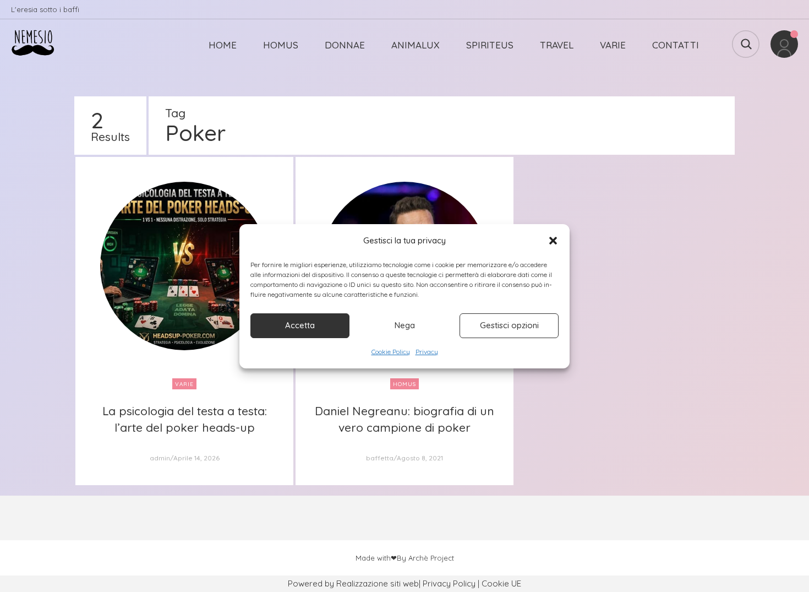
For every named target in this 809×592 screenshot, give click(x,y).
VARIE (613, 45)
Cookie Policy (390, 351)
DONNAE (345, 45)
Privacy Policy (449, 583)
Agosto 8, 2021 (420, 458)
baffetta (379, 458)
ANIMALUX (415, 45)
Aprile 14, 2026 (196, 458)
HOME (223, 45)
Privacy (427, 351)
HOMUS (280, 45)
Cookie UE (501, 583)
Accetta (300, 325)
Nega (405, 325)
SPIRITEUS (489, 45)
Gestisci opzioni (509, 325)
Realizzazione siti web (377, 583)
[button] (553, 240)
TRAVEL (556, 45)
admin (160, 458)
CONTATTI (675, 45)
